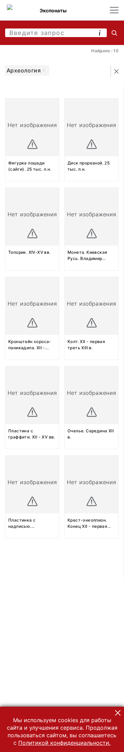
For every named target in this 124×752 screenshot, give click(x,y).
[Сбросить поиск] (116, 71)
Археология (24, 70)
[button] (118, 713)
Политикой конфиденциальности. (64, 742)
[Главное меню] (114, 10)
